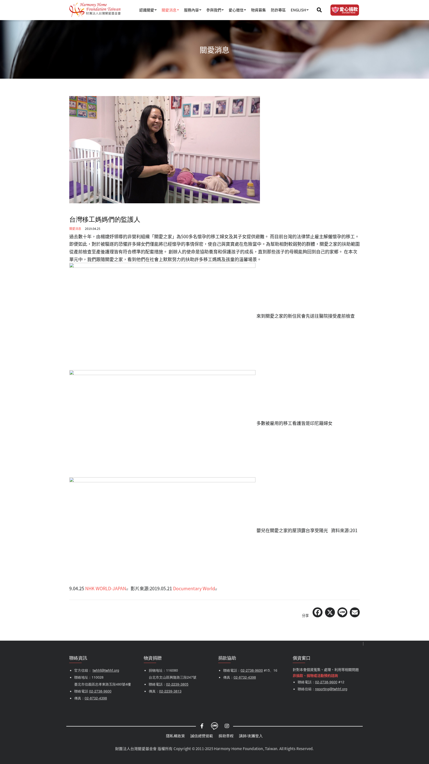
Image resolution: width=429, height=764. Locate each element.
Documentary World (194, 588)
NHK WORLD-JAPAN (105, 588)
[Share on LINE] (342, 612)
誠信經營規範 (201, 735)
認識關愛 (146, 9)
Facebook (202, 726)
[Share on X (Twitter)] (330, 612)
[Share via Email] (355, 612)
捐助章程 (226, 735)
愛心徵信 (236, 9)
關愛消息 (169, 9)
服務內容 (191, 9)
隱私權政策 (175, 735)
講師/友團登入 (251, 735)
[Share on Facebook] (317, 612)
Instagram (227, 726)
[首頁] (95, 9)
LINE (214, 726)
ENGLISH (298, 9)
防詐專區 (278, 9)
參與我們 (213, 9)
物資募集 (258, 9)
